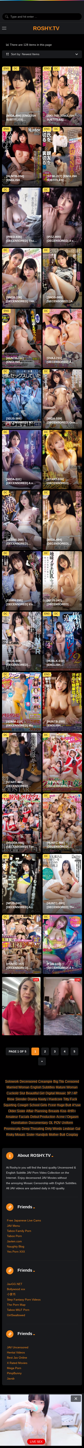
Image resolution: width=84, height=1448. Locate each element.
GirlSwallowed (16, 1315)
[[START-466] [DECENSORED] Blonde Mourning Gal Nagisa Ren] (21, 762)
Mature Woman (67, 1087)
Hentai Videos (16, 1352)
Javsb (10, 1378)
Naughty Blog (15, 1246)
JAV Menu (13, 1225)
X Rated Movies (17, 1363)
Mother (54, 1134)
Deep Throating (33, 1128)
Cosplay (72, 1134)
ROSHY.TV (46, 28)
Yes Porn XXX (16, 1251)
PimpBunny (14, 1373)
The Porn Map (16, 1304)
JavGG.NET (14, 1284)
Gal (77, 1128)
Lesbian (68, 1128)
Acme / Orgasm (67, 1116)
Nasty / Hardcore (50, 1099)
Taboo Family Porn (19, 1231)
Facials (24, 1116)
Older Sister (16, 1111)
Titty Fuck (70, 1099)
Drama (32, 1099)
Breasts (53, 1111)
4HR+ (71, 1111)
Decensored (28, 1081)
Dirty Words (53, 1128)
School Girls (38, 1105)
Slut (22, 1093)
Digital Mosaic (55, 1093)
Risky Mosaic (15, 1134)
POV (57, 1122)
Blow (10, 1099)
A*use (76, 1105)
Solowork (12, 1081)
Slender (21, 1099)
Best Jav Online (17, 1357)
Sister (30, 1134)
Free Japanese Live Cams (24, 1220)
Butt (62, 1134)
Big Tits (58, 1081)
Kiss (63, 1111)
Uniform (67, 1122)
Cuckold (13, 1093)
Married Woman (18, 1087)
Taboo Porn (14, 1236)
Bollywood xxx (16, 1289)
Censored (72, 1081)
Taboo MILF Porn (18, 1309)
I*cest (52, 1105)
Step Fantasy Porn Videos (24, 1299)
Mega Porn (14, 1368)
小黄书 (11, 1294)
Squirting (10, 1105)
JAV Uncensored (17, 1347)
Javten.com (14, 1241)
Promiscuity (12, 1128)
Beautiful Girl (35, 1093)
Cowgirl (23, 1105)
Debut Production (42, 1116)
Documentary (38, 1122)
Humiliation (19, 1122)
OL (51, 1122)
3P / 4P (72, 1093)
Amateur (12, 1116)
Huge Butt (64, 1105)
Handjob (41, 1134)
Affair (30, 1111)
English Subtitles (42, 1087)
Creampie (45, 1081)
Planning (41, 1111)
